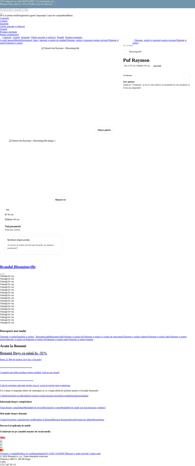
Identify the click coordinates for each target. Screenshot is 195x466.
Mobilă (18, 40)
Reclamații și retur (52, 407)
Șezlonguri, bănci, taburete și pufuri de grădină (44, 40)
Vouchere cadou (15, 419)
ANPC (51, 453)
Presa (71, 419)
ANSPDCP (60, 453)
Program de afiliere (83, 419)
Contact (3, 419)
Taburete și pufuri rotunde (80, 339)
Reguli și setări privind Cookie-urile (83, 453)
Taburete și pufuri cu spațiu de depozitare (103, 336)
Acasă (3, 40)
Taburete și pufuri (14, 43)
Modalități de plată (69, 407)
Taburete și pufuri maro (57, 339)
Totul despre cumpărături (12, 407)
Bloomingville (56, 336)
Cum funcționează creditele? (92, 407)
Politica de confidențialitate (31, 453)
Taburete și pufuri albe (159, 336)
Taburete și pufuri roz (15, 339)
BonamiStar (98, 419)
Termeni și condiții (9, 453)
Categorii (10, 40)
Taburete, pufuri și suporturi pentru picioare (87, 40)
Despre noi (28, 419)
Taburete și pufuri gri (36, 339)
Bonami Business (61, 419)
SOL (46, 453)
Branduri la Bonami (43, 419)
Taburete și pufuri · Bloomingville (33, 336)
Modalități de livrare (33, 407)
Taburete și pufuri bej (73, 336)
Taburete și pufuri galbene (135, 336)
